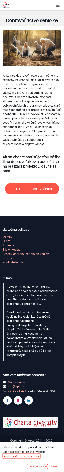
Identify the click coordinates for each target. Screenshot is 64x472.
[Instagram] (18, 400)
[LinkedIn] (28, 400)
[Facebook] (7, 400)
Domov (7, 236)
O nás (6, 241)
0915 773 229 (17, 390)
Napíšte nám (16, 382)
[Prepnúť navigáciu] (57, 5)
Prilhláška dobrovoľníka (32, 189)
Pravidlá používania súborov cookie (21, 456)
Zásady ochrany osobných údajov (26, 254)
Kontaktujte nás (13, 262)
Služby (7, 258)
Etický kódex (11, 249)
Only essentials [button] (36, 466)
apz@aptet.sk (17, 386)
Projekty (8, 245)
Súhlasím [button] (54, 466)
